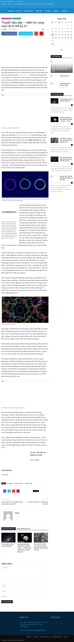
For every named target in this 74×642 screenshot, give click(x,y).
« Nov (52, 44)
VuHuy (5, 29)
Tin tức (18, 11)
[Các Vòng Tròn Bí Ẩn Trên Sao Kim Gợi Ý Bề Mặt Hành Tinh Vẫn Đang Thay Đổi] (41, 537)
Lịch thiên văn (28, 11)
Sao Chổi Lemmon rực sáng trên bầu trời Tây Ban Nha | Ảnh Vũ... (66, 159)
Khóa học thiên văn (38, 4)
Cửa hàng (64, 11)
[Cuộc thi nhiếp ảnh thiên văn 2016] (54, 85)
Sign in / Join (20, 1)
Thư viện (47, 11)
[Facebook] (64, 6)
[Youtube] (71, 6)
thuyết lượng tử (23, 75)
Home (3, 16)
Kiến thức (39, 11)
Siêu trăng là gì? (64, 75)
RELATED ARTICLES (9, 529)
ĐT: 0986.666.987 (49, 4)
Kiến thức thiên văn (6, 18)
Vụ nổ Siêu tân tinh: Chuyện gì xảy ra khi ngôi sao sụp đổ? (12, 503)
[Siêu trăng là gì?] (54, 78)
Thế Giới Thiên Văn (57, 637)
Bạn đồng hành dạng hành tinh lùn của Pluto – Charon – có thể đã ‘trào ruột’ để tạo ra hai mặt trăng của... (24, 548)
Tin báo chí (5, 541)
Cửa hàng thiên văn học (20, 4)
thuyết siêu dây (19, 483)
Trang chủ (11, 11)
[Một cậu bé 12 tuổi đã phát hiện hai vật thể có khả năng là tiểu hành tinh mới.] (54, 178)
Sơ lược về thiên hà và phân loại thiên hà (38, 503)
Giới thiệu (3, 4)
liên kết (55, 11)
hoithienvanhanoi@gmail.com (36, 630)
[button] (70, 11)
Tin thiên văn (37, 541)
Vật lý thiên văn (16, 18)
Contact (66, 637)
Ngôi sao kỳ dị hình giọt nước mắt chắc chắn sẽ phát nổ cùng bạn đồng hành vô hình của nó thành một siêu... (61, 67)
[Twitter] (68, 6)
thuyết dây (10, 483)
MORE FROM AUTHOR (23, 529)
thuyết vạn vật (28, 483)
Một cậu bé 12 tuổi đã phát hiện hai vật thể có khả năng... (66, 178)
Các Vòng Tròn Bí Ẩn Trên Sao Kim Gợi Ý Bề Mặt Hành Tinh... (66, 140)
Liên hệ (30, 4)
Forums (10, 4)
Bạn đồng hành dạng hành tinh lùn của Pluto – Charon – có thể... (66, 119)
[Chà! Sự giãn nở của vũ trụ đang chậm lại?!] (8, 537)
